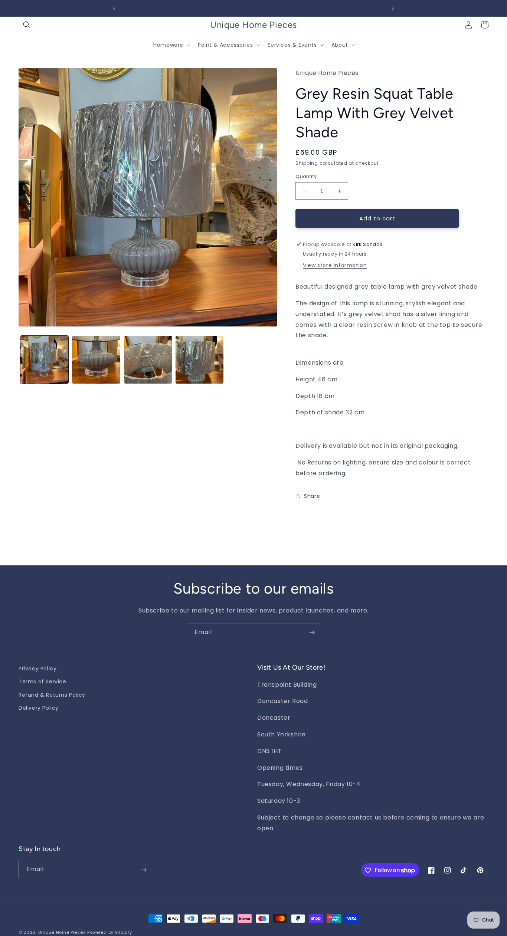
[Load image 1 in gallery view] (44, 360)
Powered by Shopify (109, 932)
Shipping (306, 163)
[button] (27, 25)
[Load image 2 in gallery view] (96, 360)
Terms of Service (42, 681)
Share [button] (312, 496)
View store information (335, 265)
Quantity (306, 176)
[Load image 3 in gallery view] (148, 360)
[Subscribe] (312, 632)
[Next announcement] (393, 8)
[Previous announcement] (114, 8)
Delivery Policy (39, 707)
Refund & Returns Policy (52, 694)
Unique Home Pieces (62, 932)
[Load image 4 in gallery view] (199, 360)
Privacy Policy (37, 668)
